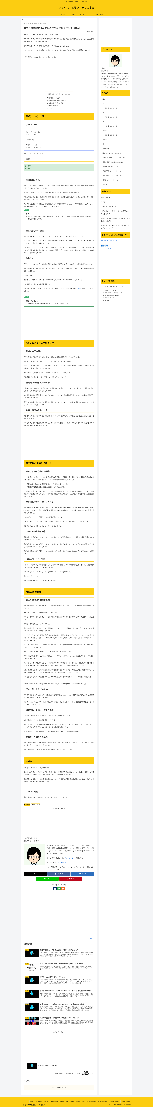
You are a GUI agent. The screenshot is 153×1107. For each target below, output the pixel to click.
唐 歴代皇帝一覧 (125, 1101)
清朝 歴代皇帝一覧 (110, 108)
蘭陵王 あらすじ (80, 1101)
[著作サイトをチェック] (55, 888)
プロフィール (68, 858)
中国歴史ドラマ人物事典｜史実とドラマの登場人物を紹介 (115, 220)
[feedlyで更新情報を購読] (59, 888)
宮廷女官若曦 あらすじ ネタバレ (114, 157)
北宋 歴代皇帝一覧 (110, 126)
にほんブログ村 (106, 248)
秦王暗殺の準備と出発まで (56, 103)
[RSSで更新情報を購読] (63, 888)
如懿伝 (105, 184)
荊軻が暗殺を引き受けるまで (57, 100)
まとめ (51, 108)
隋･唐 (105, 131)
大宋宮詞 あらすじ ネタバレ (112, 171)
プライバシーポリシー (108, 207)
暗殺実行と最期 (53, 105)
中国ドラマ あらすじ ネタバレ (111, 153)
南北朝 (105, 140)
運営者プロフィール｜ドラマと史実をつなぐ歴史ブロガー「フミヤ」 (115, 227)
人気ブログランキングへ (109, 240)
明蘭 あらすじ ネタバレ (111, 180)
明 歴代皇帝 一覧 (102, 1101)
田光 (79, 288)
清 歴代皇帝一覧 (91, 1101)
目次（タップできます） (56, 94)
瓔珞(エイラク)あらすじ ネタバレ (39, 1101)
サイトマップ (105, 202)
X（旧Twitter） (61, 862)
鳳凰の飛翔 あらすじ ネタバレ (113, 162)
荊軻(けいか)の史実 (54, 98)
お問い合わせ (105, 198)
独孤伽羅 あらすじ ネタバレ (112, 176)
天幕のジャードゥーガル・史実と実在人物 (62, 1101)
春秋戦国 (28, 804)
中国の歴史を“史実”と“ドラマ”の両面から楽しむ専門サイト (115, 212)
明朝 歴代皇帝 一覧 (110, 117)
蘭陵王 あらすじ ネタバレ (111, 166)
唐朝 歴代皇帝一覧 (110, 135)
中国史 (103, 99)
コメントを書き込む (59, 1087)
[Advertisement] (59, 77)
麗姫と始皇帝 (36, 804)
